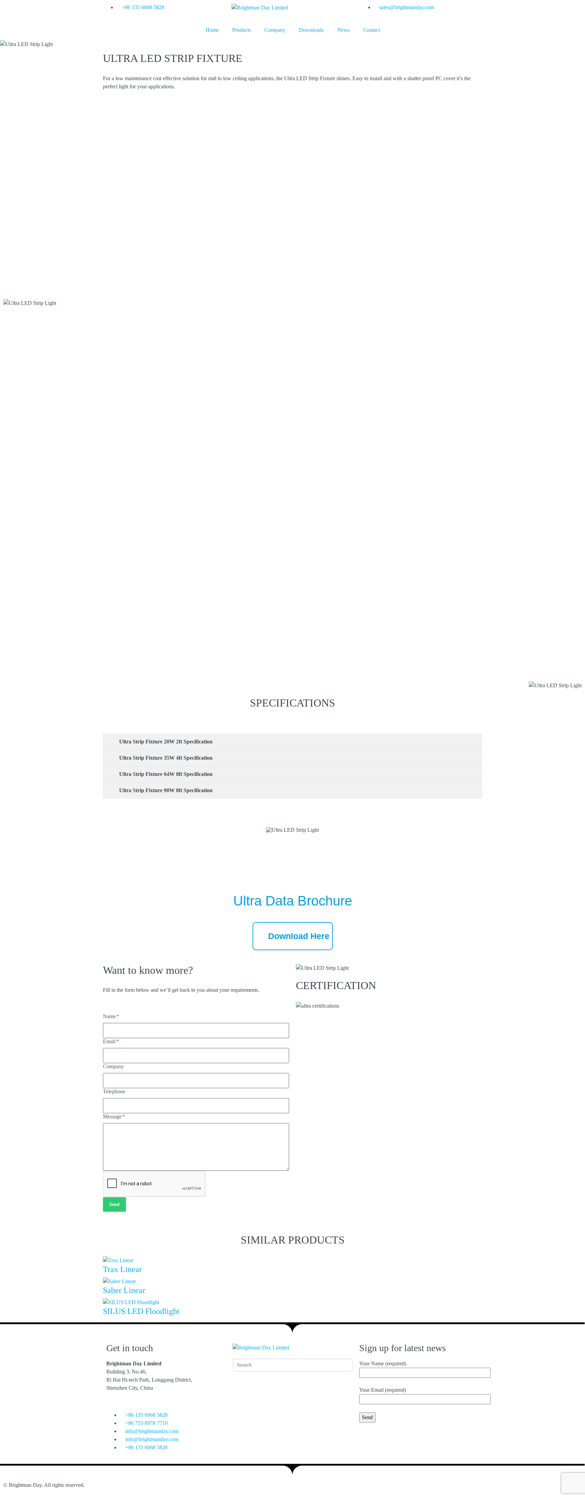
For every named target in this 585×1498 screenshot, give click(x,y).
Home (212, 30)
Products (241, 30)
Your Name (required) (382, 1363)
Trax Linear (122, 1269)
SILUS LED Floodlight (141, 1311)
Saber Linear (124, 1290)
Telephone (114, 1091)
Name (110, 1016)
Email (110, 1041)
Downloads (311, 30)
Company (274, 30)
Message (113, 1116)
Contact (371, 30)
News (343, 30)
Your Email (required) (382, 1390)
